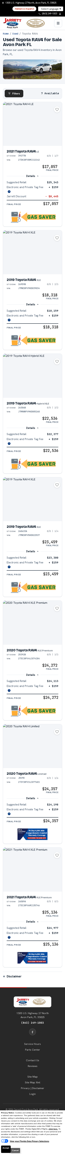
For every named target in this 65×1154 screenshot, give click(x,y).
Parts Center (32, 1049)
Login (32, 1094)
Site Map (32, 1076)
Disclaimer (14, 976)
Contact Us (32, 1060)
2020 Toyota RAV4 (30, 650)
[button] (32, 217)
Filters (16, 93)
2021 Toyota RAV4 (23, 151)
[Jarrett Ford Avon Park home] (26, 23)
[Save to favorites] (57, 109)
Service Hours (32, 1044)
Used (15, 33)
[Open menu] (58, 23)
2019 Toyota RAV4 (24, 280)
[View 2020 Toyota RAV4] (32, 623)
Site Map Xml (32, 1082)
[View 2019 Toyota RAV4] (32, 252)
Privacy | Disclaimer (32, 1088)
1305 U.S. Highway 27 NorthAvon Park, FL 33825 (32, 1015)
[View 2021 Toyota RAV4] (32, 124)
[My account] (61, 14)
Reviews (32, 1066)
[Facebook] (32, 1031)
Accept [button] (6, 1148)
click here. (53, 1129)
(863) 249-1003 (32, 1022)
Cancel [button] (15, 1150)
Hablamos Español (24, 8)
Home (6, 33)
